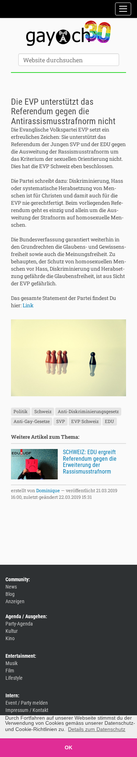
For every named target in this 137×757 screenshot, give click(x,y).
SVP (60, 421)
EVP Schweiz (85, 421)
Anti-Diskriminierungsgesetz (88, 411)
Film (9, 670)
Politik (21, 411)
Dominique (48, 490)
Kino (10, 638)
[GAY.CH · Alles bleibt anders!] (68, 33)
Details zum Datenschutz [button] (96, 729)
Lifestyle (14, 678)
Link (28, 305)
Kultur (11, 631)
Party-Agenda (19, 624)
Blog (10, 594)
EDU (109, 421)
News (11, 587)
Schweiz (43, 411)
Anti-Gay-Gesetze (32, 421)
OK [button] (68, 747)
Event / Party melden (26, 703)
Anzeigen (14, 601)
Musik (11, 663)
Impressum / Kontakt (26, 710)
